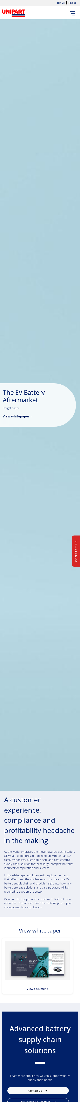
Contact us (35, 1091)
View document (37, 989)
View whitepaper (16, 416)
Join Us (61, 3)
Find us (72, 3)
